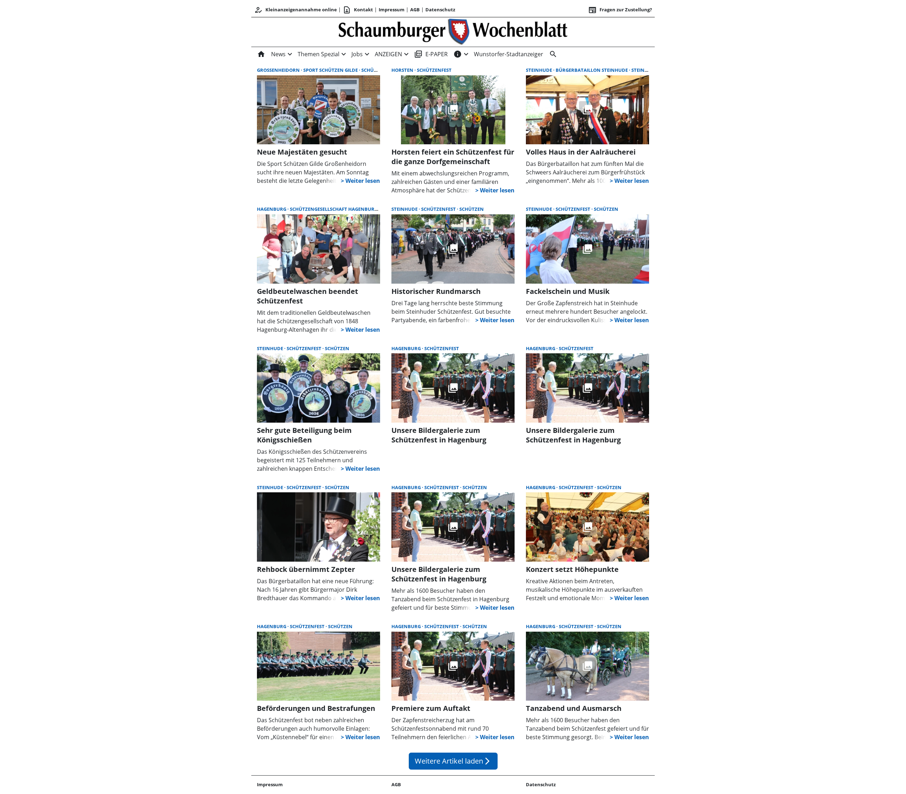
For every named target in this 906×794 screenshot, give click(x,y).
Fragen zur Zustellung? (620, 10)
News (278, 54)
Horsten (402, 70)
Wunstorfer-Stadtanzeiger (508, 54)
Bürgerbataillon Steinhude (592, 70)
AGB (415, 9)
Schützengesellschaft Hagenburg (334, 209)
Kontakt (358, 10)
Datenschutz (440, 9)
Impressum (392, 9)
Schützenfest (378, 70)
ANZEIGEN (388, 54)
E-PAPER (431, 54)
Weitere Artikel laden (453, 761)
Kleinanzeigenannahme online (295, 10)
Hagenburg (272, 209)
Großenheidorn (279, 70)
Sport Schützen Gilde (331, 70)
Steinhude (539, 70)
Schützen (471, 209)
